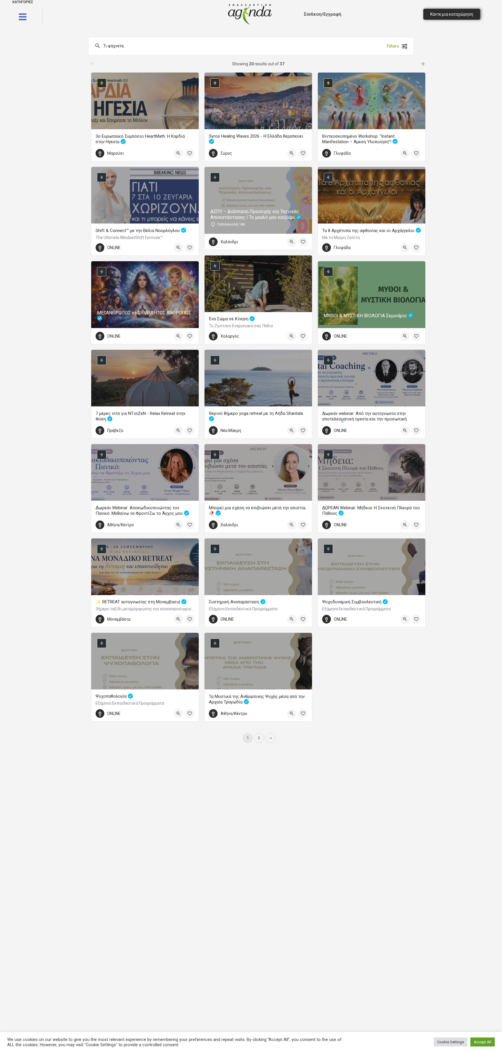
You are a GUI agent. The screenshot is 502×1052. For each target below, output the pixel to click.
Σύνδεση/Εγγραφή (322, 14)
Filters (393, 46)
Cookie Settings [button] (450, 1042)
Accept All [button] (482, 1042)
